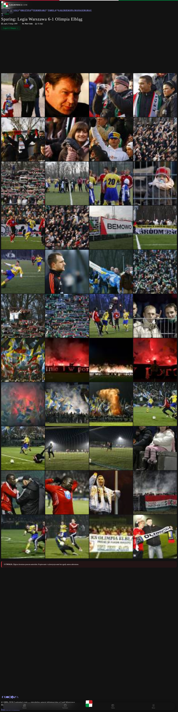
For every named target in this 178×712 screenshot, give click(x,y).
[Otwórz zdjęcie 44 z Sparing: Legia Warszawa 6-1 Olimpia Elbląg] (155, 537)
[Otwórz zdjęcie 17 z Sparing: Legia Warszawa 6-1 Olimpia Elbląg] (23, 272)
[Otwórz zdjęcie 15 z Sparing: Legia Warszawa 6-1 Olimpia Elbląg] (111, 227)
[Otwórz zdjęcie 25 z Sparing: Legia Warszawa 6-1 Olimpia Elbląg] (23, 360)
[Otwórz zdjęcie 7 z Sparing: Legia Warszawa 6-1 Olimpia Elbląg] (111, 139)
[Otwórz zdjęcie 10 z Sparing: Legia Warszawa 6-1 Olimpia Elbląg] (67, 183)
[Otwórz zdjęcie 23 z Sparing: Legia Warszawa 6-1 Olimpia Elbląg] (111, 316)
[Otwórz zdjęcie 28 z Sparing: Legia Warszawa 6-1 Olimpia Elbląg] (155, 360)
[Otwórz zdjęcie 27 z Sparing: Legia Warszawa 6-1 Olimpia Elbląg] (111, 360)
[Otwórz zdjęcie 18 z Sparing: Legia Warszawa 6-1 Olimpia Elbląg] (67, 272)
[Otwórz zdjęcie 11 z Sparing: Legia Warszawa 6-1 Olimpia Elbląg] (111, 183)
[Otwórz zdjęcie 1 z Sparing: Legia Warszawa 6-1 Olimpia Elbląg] (23, 95)
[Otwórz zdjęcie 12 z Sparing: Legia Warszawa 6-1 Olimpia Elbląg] (155, 183)
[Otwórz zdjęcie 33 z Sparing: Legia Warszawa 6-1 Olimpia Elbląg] (23, 448)
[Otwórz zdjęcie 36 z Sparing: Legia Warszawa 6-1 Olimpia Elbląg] (155, 448)
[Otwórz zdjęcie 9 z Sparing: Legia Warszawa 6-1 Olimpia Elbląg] (23, 183)
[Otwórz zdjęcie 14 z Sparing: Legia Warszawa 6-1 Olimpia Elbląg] (67, 227)
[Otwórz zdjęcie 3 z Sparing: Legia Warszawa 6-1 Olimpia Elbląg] (111, 95)
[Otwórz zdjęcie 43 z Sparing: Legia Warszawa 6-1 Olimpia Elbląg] (111, 537)
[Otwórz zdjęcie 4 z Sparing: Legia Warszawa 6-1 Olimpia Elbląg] (155, 95)
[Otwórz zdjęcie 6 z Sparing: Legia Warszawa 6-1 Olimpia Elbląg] (67, 139)
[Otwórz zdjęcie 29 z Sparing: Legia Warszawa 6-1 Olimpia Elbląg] (23, 404)
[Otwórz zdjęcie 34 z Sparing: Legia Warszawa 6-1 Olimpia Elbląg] (67, 448)
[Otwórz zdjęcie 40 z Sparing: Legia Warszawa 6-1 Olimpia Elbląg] (155, 492)
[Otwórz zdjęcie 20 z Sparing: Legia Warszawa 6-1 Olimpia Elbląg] (155, 272)
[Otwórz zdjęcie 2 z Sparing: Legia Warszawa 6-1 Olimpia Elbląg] (67, 95)
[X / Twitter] (5, 697)
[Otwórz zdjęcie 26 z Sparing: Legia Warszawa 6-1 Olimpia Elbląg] (67, 360)
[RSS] (17, 697)
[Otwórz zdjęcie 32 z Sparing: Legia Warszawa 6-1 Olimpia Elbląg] (155, 404)
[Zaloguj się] (2, 16)
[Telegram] (12, 697)
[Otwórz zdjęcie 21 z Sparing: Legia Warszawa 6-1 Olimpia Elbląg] (23, 316)
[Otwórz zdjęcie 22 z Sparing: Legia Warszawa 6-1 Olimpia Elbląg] (67, 316)
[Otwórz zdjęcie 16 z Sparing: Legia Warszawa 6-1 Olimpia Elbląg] (155, 227)
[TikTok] (15, 697)
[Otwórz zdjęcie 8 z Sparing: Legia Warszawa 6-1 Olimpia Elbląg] (155, 139)
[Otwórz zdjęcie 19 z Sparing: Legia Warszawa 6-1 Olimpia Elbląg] (111, 272)
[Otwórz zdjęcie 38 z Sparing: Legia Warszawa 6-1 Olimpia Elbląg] (67, 492)
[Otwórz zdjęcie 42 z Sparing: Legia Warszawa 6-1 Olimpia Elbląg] (67, 537)
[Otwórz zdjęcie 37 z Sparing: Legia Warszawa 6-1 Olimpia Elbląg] (23, 492)
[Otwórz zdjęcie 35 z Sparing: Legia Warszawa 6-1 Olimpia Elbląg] (111, 448)
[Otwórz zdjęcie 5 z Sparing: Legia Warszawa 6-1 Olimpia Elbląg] (23, 139)
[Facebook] (2, 697)
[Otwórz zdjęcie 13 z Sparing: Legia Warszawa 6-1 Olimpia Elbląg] (23, 227)
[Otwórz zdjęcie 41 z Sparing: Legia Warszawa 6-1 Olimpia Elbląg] (23, 537)
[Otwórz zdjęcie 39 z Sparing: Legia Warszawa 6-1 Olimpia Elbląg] (111, 492)
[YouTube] (7, 697)
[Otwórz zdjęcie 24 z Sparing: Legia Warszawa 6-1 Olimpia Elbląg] (155, 316)
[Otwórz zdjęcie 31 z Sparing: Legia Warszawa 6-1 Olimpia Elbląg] (111, 404)
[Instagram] (10, 697)
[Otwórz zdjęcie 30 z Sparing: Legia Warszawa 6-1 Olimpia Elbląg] (67, 404)
